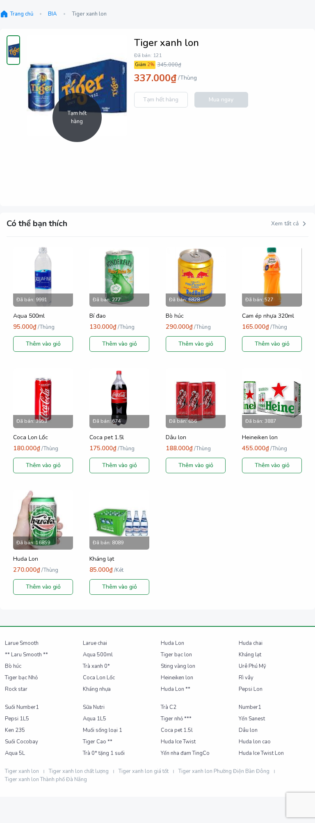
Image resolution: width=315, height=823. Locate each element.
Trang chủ (21, 14)
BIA (52, 14)
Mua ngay (221, 99)
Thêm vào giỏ (43, 344)
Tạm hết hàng (160, 99)
